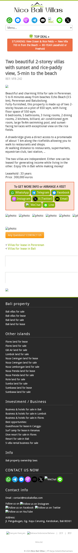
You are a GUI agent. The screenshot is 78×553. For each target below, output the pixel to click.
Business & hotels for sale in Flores (24, 417)
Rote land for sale (15, 379)
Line (51, 205)
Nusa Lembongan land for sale (22, 366)
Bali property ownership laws (21, 460)
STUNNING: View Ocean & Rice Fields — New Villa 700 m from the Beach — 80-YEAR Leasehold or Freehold (40, 45)
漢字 (70, 533)
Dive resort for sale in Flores (20, 434)
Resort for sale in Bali (17, 438)
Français (21, 533)
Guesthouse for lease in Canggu (23, 426)
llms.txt (39, 542)
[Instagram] (26, 20)
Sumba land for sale (16, 383)
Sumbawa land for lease (18, 387)
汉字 (61, 533)
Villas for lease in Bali (22, 248)
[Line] (60, 20)
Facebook (62, 192)
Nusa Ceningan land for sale (21, 362)
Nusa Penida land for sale (19, 375)
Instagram (23, 198)
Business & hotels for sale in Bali (23, 409)
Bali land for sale (14, 319)
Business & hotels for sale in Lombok (25, 413)
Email (63, 198)
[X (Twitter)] (68, 20)
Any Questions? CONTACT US (25, 235)
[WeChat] (52, 20)
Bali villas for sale (14, 311)
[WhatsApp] (10, 20)
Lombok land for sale (17, 354)
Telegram (42, 192)
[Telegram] (35, 20)
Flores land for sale (15, 345)
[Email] (43, 20)
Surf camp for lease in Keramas (22, 430)
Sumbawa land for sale (17, 391)
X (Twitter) (45, 198)
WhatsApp (22, 192)
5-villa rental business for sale (21, 442)
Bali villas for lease (15, 315)
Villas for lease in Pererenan (26, 245)
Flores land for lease (16, 341)
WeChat (35, 205)
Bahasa (51, 533)
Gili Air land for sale (16, 350)
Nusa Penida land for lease (20, 371)
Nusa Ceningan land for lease (21, 358)
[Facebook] (18, 20)
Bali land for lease (15, 324)
